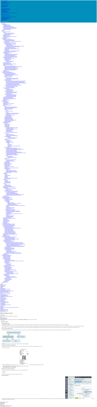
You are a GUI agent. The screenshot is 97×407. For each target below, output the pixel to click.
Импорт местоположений (9, 131)
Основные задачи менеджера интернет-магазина (9, 28)
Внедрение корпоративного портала (6, 17)
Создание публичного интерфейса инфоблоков (12, 193)
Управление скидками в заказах (9, 108)
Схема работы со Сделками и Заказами (11, 251)
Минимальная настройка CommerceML (10, 238)
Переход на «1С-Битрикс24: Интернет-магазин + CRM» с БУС (14, 244)
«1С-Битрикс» (10, 405)
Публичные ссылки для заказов (9, 119)
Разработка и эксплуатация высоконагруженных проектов (9, 12)
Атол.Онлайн (2, 306)
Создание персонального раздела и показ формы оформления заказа (15, 194)
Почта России (9, 145)
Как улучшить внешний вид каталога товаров (9, 225)
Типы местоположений (9, 130)
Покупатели (4, 179)
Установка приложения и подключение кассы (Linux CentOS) (14, 213)
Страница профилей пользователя (9, 230)
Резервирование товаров (8, 59)
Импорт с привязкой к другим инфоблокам (12, 171)
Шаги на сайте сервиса (11, 202)
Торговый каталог (4, 38)
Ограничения (8, 141)
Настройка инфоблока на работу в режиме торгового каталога (13, 41)
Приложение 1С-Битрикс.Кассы (10, 210)
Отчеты (4, 183)
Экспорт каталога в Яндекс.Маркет (9, 166)
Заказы (4, 105)
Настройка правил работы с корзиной (11, 92)
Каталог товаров (5, 104)
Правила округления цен (9, 134)
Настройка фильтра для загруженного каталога (11, 56)
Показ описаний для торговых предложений (9, 233)
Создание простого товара (9, 272)
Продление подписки (7, 181)
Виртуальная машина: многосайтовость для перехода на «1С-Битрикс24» (15, 245)
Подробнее (67, 324)
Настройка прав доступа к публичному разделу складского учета (13, 253)
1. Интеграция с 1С (2, 303)
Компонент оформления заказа (9, 117)
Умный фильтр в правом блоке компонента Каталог (11, 68)
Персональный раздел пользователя (8, 226)
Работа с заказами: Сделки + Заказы (9, 249)
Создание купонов (8, 77)
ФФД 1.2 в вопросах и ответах (10, 207)
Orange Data (7, 201)
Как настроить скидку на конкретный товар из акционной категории (15, 82)
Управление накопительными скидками (11, 94)
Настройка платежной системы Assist (11, 150)
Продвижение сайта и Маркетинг (6, 2)
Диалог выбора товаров (6, 62)
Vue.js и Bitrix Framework (5, 11)
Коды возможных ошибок (9, 216)
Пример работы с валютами (7, 35)
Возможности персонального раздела (10, 227)
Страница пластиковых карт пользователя (10, 232)
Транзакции (6, 177)
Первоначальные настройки (7, 258)
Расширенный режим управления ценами (10, 51)
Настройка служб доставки (9, 142)
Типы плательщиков (7, 124)
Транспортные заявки (7, 114)
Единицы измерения (7, 161)
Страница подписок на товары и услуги (10, 231)
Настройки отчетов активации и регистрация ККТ (14, 203)
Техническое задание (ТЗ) (6, 257)
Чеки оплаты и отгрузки (6, 220)
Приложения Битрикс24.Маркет (6, 18)
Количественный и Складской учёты (9, 58)
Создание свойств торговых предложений (10, 269)
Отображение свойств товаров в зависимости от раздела (12, 48)
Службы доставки (7, 139)
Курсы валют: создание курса (7, 34)
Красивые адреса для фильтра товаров (10, 55)
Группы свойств (7, 125)
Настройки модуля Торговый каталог (10, 40)
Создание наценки (8, 264)
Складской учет (7, 60)
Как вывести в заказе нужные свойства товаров (11, 107)
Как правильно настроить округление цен (8, 103)
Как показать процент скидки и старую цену (12, 86)
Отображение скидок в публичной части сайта (11, 85)
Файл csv (7, 169)
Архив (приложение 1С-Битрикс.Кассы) (10, 209)
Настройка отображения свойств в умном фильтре (11, 54)
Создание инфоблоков (8, 268)
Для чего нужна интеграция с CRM (9, 237)
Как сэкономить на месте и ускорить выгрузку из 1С (11, 167)
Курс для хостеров (4, 14)
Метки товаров (7, 49)
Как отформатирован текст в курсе (7, 26)
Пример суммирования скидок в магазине (10, 96)
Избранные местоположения (10, 129)
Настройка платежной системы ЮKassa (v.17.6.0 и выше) (13, 148)
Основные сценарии (9, 250)
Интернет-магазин (4, 100)
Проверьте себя (5, 70)
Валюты (4, 32)
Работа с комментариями (9, 189)
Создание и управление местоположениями (12, 127)
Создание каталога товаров (6, 266)
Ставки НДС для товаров (9, 160)
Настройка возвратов (9, 156)
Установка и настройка (5, 3)
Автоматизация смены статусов (9, 118)
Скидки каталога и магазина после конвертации (9, 73)
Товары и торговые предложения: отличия (10, 43)
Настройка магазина (6, 122)
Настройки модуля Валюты (6, 31)
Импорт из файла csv (7, 168)
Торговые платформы (7, 136)
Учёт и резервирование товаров (7, 57)
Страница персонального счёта (9, 228)
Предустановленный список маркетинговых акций (11, 74)
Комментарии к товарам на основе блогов (10, 188)
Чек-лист (6, 123)
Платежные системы (7, 147)
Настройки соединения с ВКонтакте (12, 137)
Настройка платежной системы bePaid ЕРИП (12, 154)
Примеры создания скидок (8, 80)
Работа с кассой (8, 214)
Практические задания (6, 71)
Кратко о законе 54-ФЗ (3, 294)
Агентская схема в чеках (3, 299)
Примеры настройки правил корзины (8, 97)
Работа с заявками (8, 115)
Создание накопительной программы (11, 95)
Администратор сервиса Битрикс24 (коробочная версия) (9, 16)
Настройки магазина (6, 274)
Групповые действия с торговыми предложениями (13, 46)
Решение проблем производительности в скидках (9, 98)
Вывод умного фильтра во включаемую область (11, 69)
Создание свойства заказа (8, 278)
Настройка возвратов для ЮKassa (12, 157)
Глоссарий (3, 30)
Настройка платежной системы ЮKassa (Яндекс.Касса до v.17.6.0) (15, 149)
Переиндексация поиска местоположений (11, 132)
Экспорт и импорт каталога (8, 164)
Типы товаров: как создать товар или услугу (10, 42)
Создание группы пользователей (10, 192)
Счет (7, 155)
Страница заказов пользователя (9, 229)
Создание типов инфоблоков (8, 267)
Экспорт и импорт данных (6, 163)
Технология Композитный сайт (6, 9)
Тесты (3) (3, 282)
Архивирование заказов (8, 116)
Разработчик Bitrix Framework (5, 8)
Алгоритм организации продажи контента (11, 191)
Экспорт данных (5, 281)
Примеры (4, 65)
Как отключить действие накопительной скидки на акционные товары (15, 81)
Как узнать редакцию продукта (7, 29)
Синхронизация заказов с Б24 (7, 240)
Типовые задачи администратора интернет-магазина (10, 27)
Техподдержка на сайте (8, 190)
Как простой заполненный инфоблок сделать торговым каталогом (13, 66)
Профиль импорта (7, 165)
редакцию (4, 319)
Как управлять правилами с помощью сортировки (12, 84)
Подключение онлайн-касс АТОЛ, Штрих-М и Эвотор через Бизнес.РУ (15, 205)
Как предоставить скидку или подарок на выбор (12, 83)
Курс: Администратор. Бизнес (4, 0)
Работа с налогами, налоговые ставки (11, 159)
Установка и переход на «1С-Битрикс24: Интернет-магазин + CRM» (13, 242)
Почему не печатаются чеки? (10, 215)
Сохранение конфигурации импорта (11, 170)
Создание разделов (7, 270)
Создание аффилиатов (8, 175)
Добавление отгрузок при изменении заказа (12, 113)
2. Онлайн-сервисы (7, 200)
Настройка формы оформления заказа (10, 248)
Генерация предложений (9, 45)
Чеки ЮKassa (8, 206)
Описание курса (4, 23)
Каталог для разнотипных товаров (7, 64)
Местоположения (7, 126)
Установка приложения (9, 212)
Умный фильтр (7, 53)
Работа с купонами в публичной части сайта (12, 78)
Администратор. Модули (5, 5)
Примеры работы (5, 187)
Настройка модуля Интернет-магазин (10, 265)
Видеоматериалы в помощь (6, 25)
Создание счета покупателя (8, 279)
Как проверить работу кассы (7, 217)
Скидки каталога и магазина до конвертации (9, 87)
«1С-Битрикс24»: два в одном (9, 241)
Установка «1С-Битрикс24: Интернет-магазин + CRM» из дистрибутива (15, 243)
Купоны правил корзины (9, 93)
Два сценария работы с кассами (7, 198)
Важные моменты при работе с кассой (13, 204)
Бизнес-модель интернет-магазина (7, 186)
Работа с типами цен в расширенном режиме (12, 135)
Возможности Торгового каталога (7, 39)
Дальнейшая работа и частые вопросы (10, 239)
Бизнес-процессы (4, 19)
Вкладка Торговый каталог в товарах (9, 47)
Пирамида (6, 176)
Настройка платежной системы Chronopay (11, 153)
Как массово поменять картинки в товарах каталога (11, 67)
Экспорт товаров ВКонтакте (11, 138)
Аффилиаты (4, 173)
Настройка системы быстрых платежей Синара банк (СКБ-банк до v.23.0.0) (16, 152)
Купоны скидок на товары (9, 90)
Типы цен (7, 133)
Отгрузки (6, 111)
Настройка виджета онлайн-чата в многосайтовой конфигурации (14, 246)
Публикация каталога (6, 52)
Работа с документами (9, 61)
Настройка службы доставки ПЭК (10, 276)
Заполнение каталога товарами (9, 271)
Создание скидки (7, 275)
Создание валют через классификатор (10, 33)
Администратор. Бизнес (5, 6)
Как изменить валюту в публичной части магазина (10, 36)
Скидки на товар (7, 88)
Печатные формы (7, 162)
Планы (6, 174)
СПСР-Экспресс (10, 144)
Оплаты (6, 109)
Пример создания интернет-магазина (6, 255)
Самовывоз (9, 146)
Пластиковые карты (7, 182)
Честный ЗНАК (35, 327)
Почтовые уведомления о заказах (9, 120)
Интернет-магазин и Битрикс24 (6, 236)
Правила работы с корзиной (8, 75)
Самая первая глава (2, 286)
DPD (8, 143)
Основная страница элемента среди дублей (9, 224)
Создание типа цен (8, 263)
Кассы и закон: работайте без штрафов (7, 197)
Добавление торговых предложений (11, 44)
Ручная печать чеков (6, 219)
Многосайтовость (4, 10)
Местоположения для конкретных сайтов (11, 128)
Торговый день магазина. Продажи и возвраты (9, 218)
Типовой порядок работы (6, 256)
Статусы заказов (7, 158)
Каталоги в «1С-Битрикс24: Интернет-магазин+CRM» (13, 252)
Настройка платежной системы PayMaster (11, 151)
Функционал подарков (8, 79)
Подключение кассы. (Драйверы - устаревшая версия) (13, 211)
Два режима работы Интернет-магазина (8, 72)
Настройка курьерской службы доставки (11, 277)
